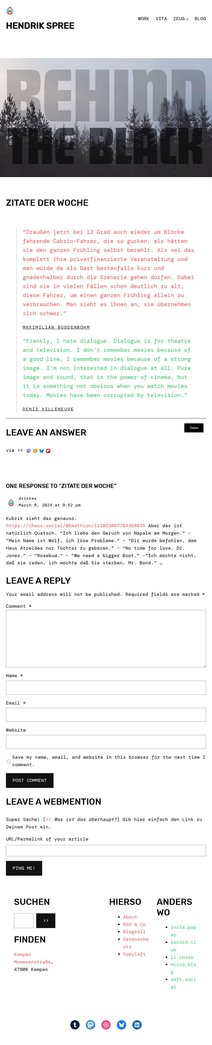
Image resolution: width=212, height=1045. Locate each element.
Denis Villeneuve (48, 409)
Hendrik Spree (40, 25)
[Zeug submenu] (187, 18)
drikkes (28, 498)
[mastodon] (28, 450)
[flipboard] (48, 450)
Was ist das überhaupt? (85, 819)
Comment (19, 606)
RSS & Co (134, 924)
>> (46, 920)
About (130, 917)
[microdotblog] (35, 450)
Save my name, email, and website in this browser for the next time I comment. (109, 761)
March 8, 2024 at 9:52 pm (50, 505)
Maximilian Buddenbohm (56, 327)
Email (16, 703)
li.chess (182, 957)
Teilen (194, 428)
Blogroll (134, 932)
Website (16, 730)
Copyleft (134, 954)
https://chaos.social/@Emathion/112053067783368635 (75, 525)
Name (14, 675)
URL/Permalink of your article (47, 839)
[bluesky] (41, 450)
